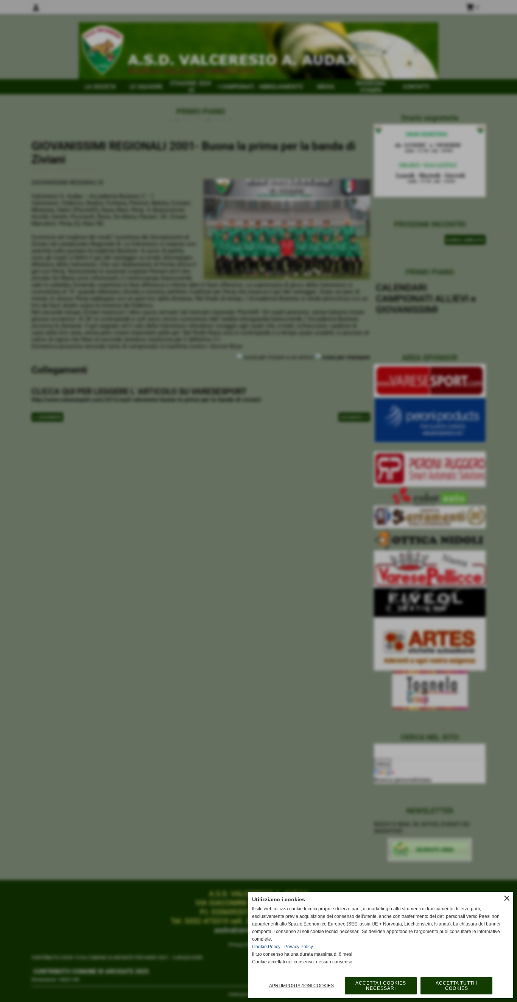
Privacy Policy (298, 946)
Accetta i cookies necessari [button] (380, 985)
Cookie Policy (266, 946)
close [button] (506, 898)
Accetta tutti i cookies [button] (457, 985)
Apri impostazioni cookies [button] (301, 985)
